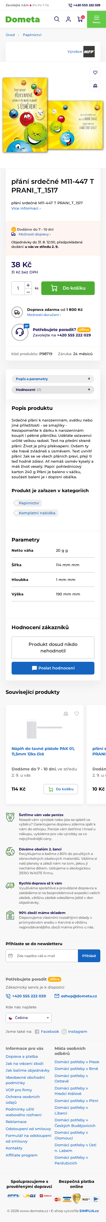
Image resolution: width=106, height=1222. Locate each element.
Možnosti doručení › (44, 315)
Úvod (10, 35)
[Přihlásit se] (68, 19)
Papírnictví (32, 35)
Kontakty (14, 1148)
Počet (18, 288)
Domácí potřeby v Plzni (76, 1100)
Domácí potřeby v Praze (77, 1061)
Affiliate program (22, 1155)
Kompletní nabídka (37, 513)
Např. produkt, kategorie (41, 51)
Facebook (50, 1031)
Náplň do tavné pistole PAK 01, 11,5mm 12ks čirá (43, 751)
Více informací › (26, 208)
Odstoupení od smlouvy (28, 1128)
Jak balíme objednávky (27, 1070)
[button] (57, 19)
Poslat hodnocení (56, 668)
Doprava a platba (22, 1056)
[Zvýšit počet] (28, 285)
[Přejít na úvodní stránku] (23, 19)
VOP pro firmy (19, 1090)
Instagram (77, 1031)
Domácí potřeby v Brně (76, 1068)
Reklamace (16, 1121)
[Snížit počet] (28, 291)
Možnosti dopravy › (35, 234)
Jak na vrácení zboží (25, 1063)
